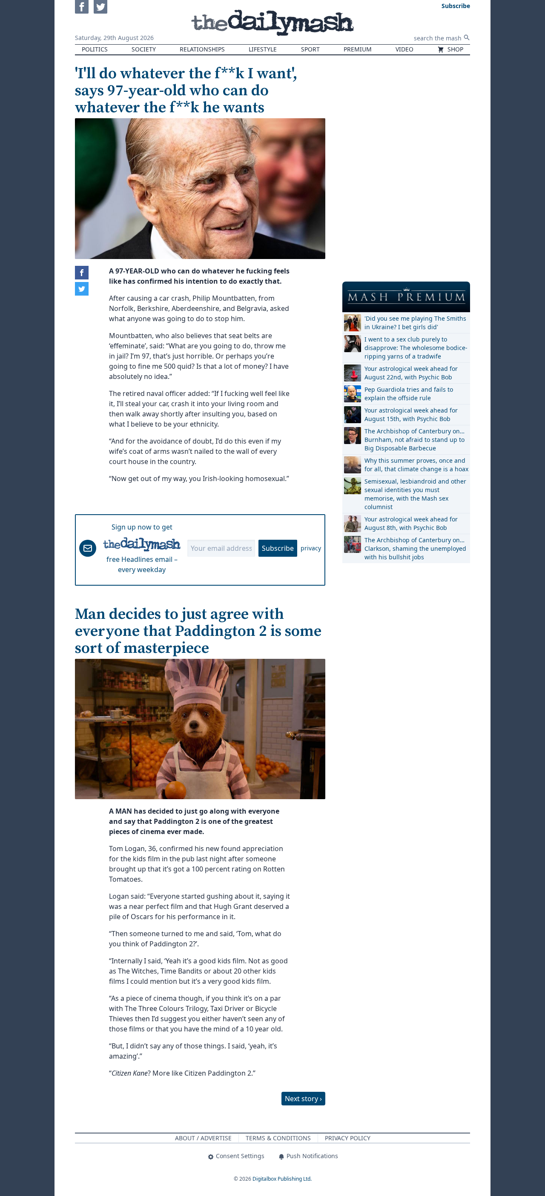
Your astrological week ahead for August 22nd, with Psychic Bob (411, 372)
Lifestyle (263, 49)
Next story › (303, 1098)
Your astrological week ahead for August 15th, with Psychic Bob (411, 414)
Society (144, 49)
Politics (95, 49)
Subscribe (278, 548)
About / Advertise (203, 1138)
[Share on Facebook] (82, 272)
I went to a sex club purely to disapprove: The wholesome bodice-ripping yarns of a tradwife (416, 347)
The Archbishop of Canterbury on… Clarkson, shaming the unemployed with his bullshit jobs (415, 548)
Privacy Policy (347, 1138)
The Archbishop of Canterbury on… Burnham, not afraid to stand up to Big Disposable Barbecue (414, 439)
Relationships (202, 49)
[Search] (466, 37)
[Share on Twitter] (82, 289)
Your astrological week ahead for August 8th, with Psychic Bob (411, 523)
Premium (358, 49)
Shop (454, 49)
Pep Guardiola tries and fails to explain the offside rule (408, 393)
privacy (311, 548)
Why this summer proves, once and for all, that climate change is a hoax (416, 464)
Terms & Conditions (278, 1138)
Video (404, 49)
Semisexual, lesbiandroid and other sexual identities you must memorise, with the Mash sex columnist (415, 494)
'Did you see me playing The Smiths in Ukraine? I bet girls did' (415, 322)
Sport (310, 49)
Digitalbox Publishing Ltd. (282, 1178)
